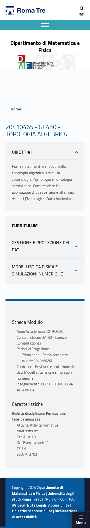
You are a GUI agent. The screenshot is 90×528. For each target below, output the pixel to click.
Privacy (19, 505)
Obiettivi (22, 152)
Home (16, 109)
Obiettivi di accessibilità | (33, 511)
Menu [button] (81, 523)
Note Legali (36, 505)
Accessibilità (58, 505)
